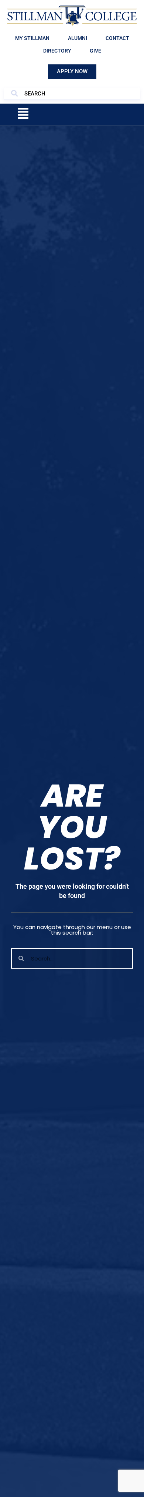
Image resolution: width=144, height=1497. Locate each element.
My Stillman (32, 38)
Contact (117, 38)
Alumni (77, 38)
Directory (57, 51)
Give (95, 51)
